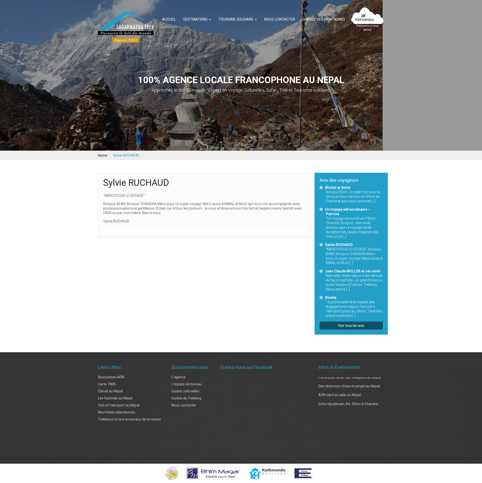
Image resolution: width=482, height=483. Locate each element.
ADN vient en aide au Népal (339, 385)
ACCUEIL (169, 19)
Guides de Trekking (186, 398)
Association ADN (111, 377)
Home (102, 155)
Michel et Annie (337, 188)
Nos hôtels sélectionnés (116, 412)
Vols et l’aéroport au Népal (118, 405)
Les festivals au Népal (115, 398)
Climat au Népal (110, 391)
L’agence (178, 377)
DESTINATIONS (196, 19)
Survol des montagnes (324, 19)
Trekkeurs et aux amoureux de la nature (129, 419)
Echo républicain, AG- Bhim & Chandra (348, 394)
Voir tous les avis (351, 326)
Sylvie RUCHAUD (339, 245)
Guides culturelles (185, 391)
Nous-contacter (279, 19)
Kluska (330, 297)
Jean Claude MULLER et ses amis (352, 271)
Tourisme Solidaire (236, 19)
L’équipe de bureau (186, 384)
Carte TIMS (107, 384)
